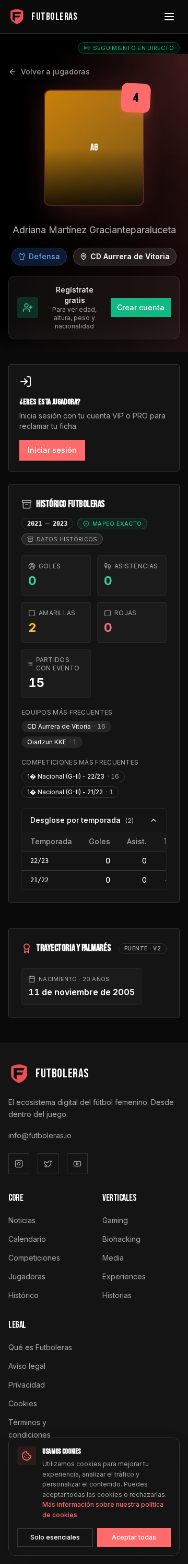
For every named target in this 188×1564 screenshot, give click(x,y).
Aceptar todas (134, 1537)
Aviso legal (26, 1366)
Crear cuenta (140, 307)
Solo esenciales (55, 1537)
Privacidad (26, 1384)
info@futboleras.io (40, 1135)
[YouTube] (77, 1163)
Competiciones (34, 1257)
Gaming (115, 1220)
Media (113, 1257)
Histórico (23, 1295)
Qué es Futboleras (40, 1347)
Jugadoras (26, 1276)
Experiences (124, 1276)
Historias (117, 1295)
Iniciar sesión (52, 450)
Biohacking (121, 1239)
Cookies (22, 1403)
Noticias (22, 1220)
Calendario (27, 1239)
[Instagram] (18, 1163)
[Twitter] (48, 1163)
